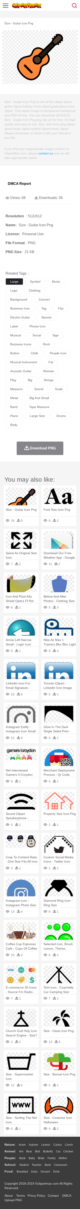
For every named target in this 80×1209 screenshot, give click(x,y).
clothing (34, 290)
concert (44, 299)
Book (48, 1164)
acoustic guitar (21, 371)
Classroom (60, 1164)
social (36, 335)
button (14, 353)
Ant (21, 1151)
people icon (58, 353)
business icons (20, 344)
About (8, 1195)
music (56, 281)
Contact (53, 1195)
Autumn (33, 1144)
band (14, 407)
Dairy (34, 1171)
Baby (32, 1158)
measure (16, 389)
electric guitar (20, 317)
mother (63, 1158)
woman (48, 371)
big (30, 380)
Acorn (22, 1144)
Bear (29, 1151)
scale (59, 389)
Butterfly (48, 1151)
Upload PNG (13, 1200)
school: (10, 1164)
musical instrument (23, 362)
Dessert (45, 1171)
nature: (10, 1144)
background (18, 299)
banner (47, 317)
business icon (20, 308)
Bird (37, 1151)
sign (55, 335)
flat (60, 308)
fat (50, 362)
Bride (41, 1158)
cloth (34, 353)
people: (10, 1158)
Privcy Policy (36, 1195)
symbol (35, 281)
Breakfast (22, 1171)
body (13, 425)
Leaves (45, 1144)
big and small (39, 398)
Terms (20, 1195)
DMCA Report (19, 184)
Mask (22, 1158)
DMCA (66, 1195)
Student (24, 1164)
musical (15, 335)
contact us (45, 153)
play (13, 380)
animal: (10, 1151)
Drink (56, 1171)
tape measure (39, 407)
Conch (69, 1144)
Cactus (57, 1144)
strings (49, 380)
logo (13, 290)
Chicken (68, 1151)
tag (43, 308)
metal (14, 398)
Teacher (37, 1164)
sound (38, 389)
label (14, 326)
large (14, 281)
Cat (58, 1151)
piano (14, 416)
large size (37, 416)
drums (61, 416)
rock (46, 344)
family (52, 1158)
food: (9, 1171)
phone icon (38, 326)
